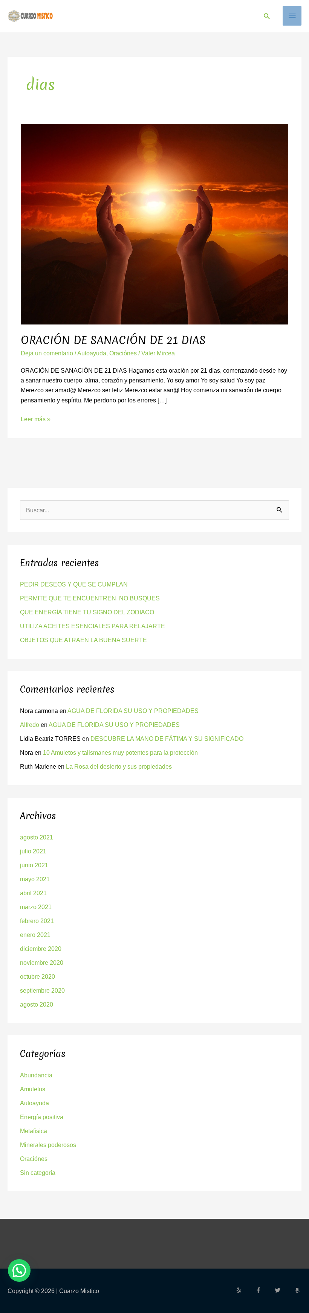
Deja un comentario (47, 353)
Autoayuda (91, 353)
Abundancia (36, 1075)
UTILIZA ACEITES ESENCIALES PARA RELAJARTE (92, 626)
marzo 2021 (36, 906)
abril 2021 (33, 893)
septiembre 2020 (42, 990)
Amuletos (32, 1089)
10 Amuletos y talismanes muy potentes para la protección (120, 752)
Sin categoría (37, 1172)
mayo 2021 (35, 879)
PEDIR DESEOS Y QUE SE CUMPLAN (74, 584)
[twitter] (284, 1290)
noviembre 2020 (41, 962)
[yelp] (245, 1290)
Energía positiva (41, 1116)
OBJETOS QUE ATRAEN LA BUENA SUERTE (83, 640)
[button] (267, 16)
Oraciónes (123, 353)
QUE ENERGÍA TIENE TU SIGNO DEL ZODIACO (87, 612)
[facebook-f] (264, 1290)
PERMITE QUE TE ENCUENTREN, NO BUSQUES (90, 598)
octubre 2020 (37, 976)
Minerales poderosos (48, 1144)
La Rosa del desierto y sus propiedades (119, 766)
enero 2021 (35, 934)
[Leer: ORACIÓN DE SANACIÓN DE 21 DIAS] (154, 223)
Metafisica (33, 1130)
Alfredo (29, 724)
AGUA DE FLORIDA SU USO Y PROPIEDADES (133, 710)
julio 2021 (33, 851)
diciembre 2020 (40, 948)
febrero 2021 (37, 920)
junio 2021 (34, 865)
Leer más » (35, 418)
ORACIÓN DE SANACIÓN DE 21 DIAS (113, 340)
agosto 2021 (36, 837)
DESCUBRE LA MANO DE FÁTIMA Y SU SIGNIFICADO (166, 738)
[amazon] (298, 1290)
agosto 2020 (36, 1004)
